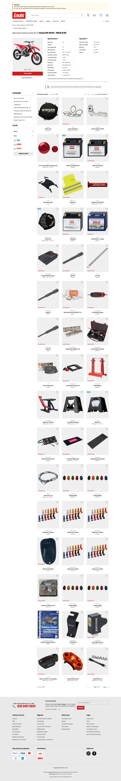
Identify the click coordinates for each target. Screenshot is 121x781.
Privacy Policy (90, 724)
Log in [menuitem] (107, 21)
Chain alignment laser (97, 642)
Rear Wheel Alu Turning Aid (73, 385)
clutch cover (48, 239)
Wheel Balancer (97, 385)
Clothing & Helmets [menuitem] (17, 21)
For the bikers (41, 737)
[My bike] (94, 15)
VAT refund (65, 726)
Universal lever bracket (73, 679)
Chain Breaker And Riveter (97, 349)
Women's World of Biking (44, 718)
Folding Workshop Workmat (97, 459)
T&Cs (88, 721)
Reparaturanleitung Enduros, (48, 642)
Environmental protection (93, 734)
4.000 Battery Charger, (97, 312)
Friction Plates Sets (73, 129)
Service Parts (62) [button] (19, 98)
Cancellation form (91, 729)
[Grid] (85, 94)
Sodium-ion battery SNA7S (73, 165)
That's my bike (27, 73)
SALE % (19, 144)
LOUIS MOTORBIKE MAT (73, 459)
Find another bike (26, 77)
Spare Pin (72, 275)
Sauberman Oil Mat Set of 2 (48, 605)
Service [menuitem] (63, 21)
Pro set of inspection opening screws (48, 165)
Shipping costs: (52, 774)
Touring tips (40, 721)
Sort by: (94, 94)
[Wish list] (100, 15)
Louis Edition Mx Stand (73, 422)
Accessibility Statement (93, 732)
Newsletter (15, 729)
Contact (14, 718)
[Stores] (88, 15)
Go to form (98, 86)
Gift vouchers (16, 732)
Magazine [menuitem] (55, 21)
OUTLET (19, 148)
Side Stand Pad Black (48, 569)
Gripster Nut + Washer (48, 532)
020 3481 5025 (26, 706)
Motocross (97, 422)
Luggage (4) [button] (17, 104)
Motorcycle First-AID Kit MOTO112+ (73, 312)
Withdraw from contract (19, 739)
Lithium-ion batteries (97, 165)
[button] (82, 15)
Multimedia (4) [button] (18, 114)
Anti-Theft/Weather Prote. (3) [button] (22, 107)
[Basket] (107, 15)
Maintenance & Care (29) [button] (21, 101)
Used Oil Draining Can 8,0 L (48, 275)
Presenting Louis (66, 718)
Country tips (40, 724)
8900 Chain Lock (48, 495)
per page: (53, 94)
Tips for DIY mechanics (44, 726)
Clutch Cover (48, 129)
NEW (18, 140)
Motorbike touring (42, 732)
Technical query (16, 724)
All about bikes (41, 734)
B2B (13, 721)
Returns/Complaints (18, 737)
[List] (88, 94)
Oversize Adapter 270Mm (97, 129)
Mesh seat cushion (48, 202)
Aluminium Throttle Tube (97, 202)
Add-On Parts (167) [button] (19, 120)
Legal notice (90, 718)
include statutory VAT (53, 772)
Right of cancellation (92, 726)
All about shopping (67, 724)
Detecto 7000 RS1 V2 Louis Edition (48, 679)
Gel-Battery (73, 239)
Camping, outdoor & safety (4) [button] (22, 111)
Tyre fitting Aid (73, 642)
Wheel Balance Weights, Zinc (73, 349)
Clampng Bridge (73, 495)
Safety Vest (73, 202)
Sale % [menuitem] (41, 21)
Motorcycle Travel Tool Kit (48, 459)
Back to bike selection (20, 28)
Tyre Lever (97, 275)
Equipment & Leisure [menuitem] (31, 21)
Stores (63, 721)
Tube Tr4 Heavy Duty (48, 385)
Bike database (16, 726)
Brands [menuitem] (48, 21)
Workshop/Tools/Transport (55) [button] (23, 117)
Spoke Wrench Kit (97, 679)
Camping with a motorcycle (45, 739)
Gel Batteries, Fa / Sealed (97, 239)
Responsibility (66, 729)
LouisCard (15, 734)
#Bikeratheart (41, 729)
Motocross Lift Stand (48, 422)
